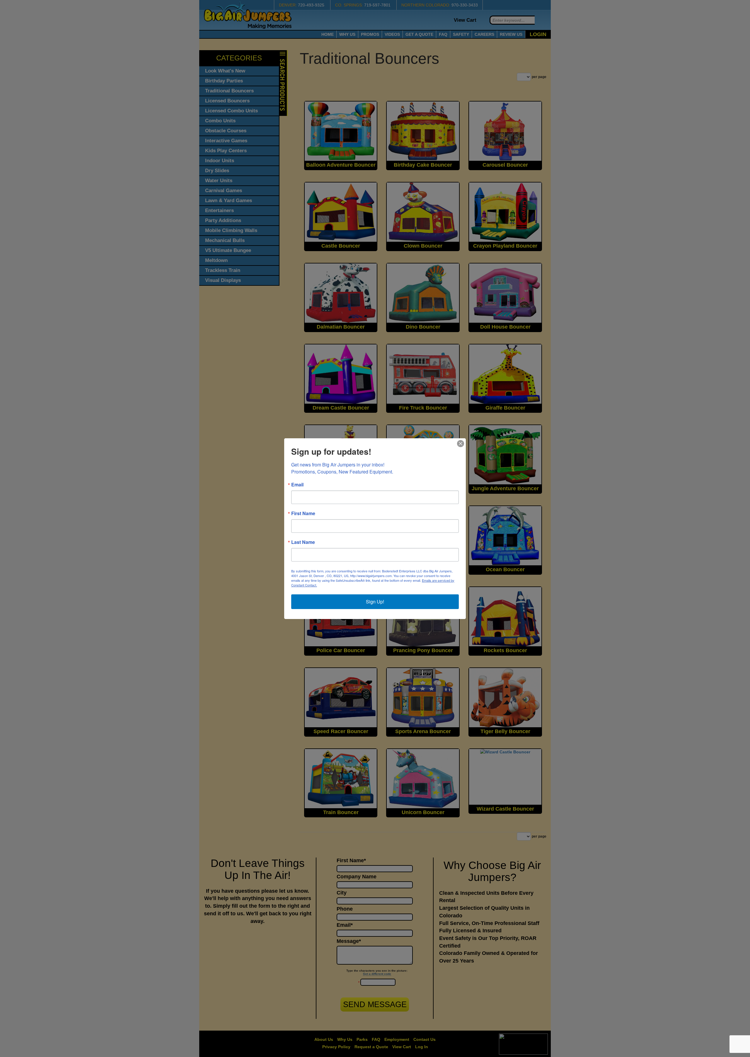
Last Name (303, 542)
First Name (303, 513)
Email (297, 484)
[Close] (460, 443)
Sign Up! (375, 601)
